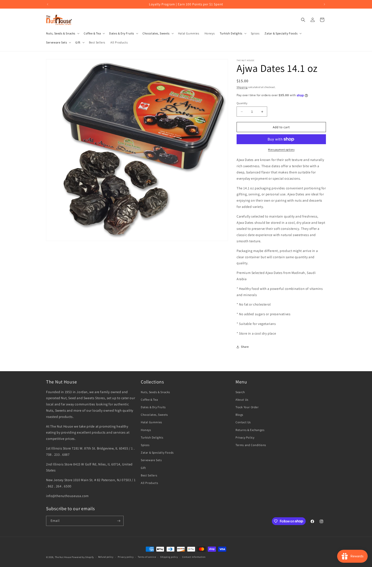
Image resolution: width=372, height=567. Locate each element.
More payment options (281, 149)
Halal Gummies (151, 422)
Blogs (239, 415)
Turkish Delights (152, 437)
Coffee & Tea (149, 400)
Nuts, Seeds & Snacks (155, 392)
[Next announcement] (324, 4)
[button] (62, 33)
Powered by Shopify (83, 557)
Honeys (146, 430)
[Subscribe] (118, 521)
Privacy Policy (245, 437)
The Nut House (63, 557)
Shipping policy (169, 556)
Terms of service (147, 556)
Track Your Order (247, 407)
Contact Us (243, 422)
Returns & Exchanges (250, 430)
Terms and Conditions (251, 445)
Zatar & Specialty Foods (157, 452)
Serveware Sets (151, 460)
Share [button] (245, 347)
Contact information (193, 556)
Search (240, 392)
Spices (145, 445)
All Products (149, 483)
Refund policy (105, 556)
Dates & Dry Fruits (153, 407)
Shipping (242, 87)
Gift (143, 468)
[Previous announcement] (47, 4)
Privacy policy (126, 556)
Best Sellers (149, 475)
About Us (242, 400)
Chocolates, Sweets (154, 415)
